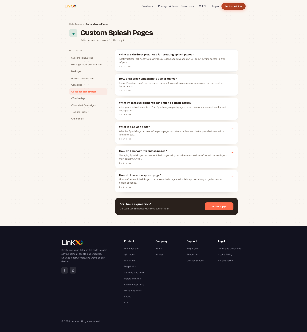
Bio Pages (76, 71)
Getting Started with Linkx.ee (86, 64)
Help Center (75, 24)
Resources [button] (187, 6)
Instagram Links (132, 278)
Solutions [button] (148, 6)
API (126, 302)
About (158, 248)
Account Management (82, 78)
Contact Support (195, 260)
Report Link (193, 254)
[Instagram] (73, 270)
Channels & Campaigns (83, 105)
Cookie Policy (225, 254)
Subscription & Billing (82, 57)
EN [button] (204, 6)
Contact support (219, 206)
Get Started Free (233, 6)
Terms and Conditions (229, 248)
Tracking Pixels (79, 111)
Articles (173, 6)
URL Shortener (131, 248)
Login (215, 6)
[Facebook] (64, 270)
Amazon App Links (134, 284)
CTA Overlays (78, 98)
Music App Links (133, 290)
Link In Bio (129, 260)
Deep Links (130, 266)
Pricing (162, 6)
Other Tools (77, 118)
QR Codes (76, 84)
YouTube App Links (134, 272)
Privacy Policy (225, 260)
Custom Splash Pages (83, 91)
